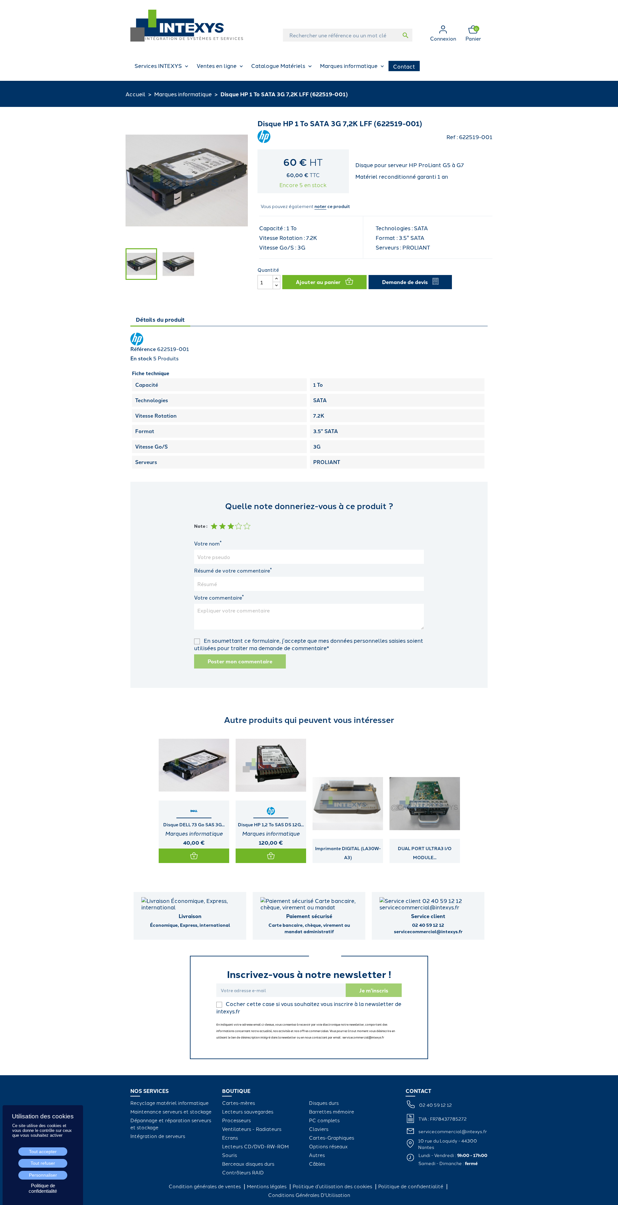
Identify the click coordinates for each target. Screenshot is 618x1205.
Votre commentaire (219, 597)
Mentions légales (267, 1186)
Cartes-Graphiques (331, 1137)
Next (481, 796)
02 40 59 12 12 (435, 1105)
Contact (404, 66)
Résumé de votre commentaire (233, 570)
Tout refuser (43, 1163)
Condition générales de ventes (205, 1186)
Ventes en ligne (217, 65)
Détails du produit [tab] (160, 319)
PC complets (324, 1120)
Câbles (317, 1163)
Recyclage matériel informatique (169, 1102)
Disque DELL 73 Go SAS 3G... (194, 824)
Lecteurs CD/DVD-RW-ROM (255, 1146)
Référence (143, 349)
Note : (200, 526)
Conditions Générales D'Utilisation (309, 1194)
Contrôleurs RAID (243, 1172)
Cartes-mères (238, 1102)
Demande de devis (405, 282)
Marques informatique (349, 65)
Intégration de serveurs (157, 1136)
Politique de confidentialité (411, 1186)
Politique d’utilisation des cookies (333, 1186)
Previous (137, 796)
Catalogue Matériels (278, 65)
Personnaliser (43, 1175)
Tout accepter (43, 1151)
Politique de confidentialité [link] (43, 1188)
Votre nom (207, 543)
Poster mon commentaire (240, 661)
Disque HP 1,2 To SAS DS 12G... (271, 824)
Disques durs (324, 1102)
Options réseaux (328, 1146)
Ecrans (230, 1137)
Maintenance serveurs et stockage (170, 1111)
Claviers (318, 1128)
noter (320, 206)
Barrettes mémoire (331, 1111)
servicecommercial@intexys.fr (452, 1131)
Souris (229, 1155)
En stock (141, 358)
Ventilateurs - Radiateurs (251, 1128)
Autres (317, 1155)
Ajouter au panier (318, 282)
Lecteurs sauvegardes (247, 1111)
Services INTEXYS (158, 65)
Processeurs (236, 1120)
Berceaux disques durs (248, 1163)
